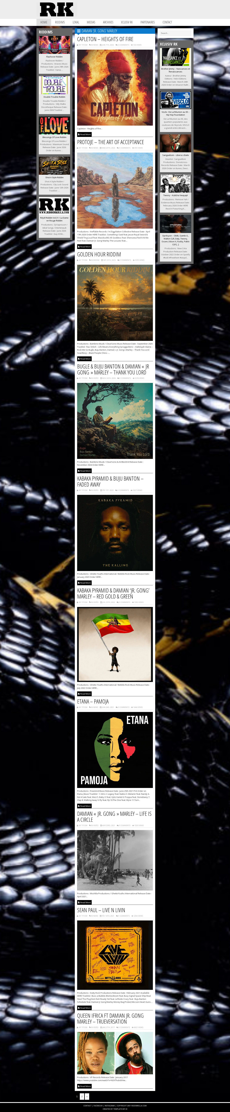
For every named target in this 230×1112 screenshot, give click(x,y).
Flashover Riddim (54, 56)
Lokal (76, 22)
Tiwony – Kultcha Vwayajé (175, 195)
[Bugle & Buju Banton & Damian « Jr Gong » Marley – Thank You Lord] (115, 458)
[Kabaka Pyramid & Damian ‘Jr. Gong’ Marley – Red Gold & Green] (115, 681)
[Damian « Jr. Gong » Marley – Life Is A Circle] (115, 889)
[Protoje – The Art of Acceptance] (115, 227)
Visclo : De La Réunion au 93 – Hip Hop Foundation (175, 113)
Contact (167, 22)
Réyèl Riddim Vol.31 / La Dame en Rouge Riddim (54, 219)
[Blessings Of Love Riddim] (54, 133)
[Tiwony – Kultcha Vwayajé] (175, 191)
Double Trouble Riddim (54, 96)
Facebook (98, 1105)
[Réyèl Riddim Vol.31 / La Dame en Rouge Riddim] (54, 214)
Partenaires (148, 22)
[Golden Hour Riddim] (115, 339)
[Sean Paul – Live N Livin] (115, 988)
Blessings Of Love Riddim (54, 137)
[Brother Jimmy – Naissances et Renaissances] (175, 65)
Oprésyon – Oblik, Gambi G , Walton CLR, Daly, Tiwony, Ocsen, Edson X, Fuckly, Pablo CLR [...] (175, 240)
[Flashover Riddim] (54, 52)
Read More (85, 134)
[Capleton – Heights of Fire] (115, 124)
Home (43, 22)
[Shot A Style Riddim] (54, 173)
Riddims (60, 22)
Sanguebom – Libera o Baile (175, 155)
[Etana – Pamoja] (115, 787)
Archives (108, 22)
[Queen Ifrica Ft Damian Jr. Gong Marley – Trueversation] (115, 1073)
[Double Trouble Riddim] (54, 93)
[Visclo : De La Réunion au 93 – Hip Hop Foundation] (175, 108)
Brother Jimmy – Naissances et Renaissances (175, 70)
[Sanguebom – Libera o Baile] (175, 151)
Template (117, 1109)
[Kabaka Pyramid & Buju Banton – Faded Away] (115, 570)
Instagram (110, 1105)
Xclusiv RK (127, 22)
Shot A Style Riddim (54, 177)
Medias (91, 22)
